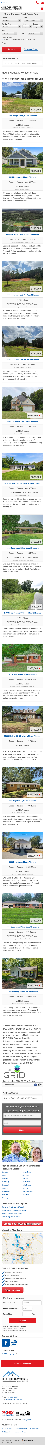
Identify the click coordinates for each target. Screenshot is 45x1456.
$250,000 (34, 985)
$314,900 (36, 170)
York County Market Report (11, 1217)
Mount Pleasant (27, 1191)
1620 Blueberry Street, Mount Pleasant (22, 991)
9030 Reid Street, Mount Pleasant (22, 862)
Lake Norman (27, 1185)
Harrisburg (5, 1182)
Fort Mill (25, 1178)
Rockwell (25, 1194)
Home (5, 39)
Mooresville (6, 1191)
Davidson (5, 1178)
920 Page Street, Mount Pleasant (22, 800)
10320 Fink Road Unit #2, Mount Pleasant (22, 359)
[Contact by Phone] (37, 2)
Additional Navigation (22, 1363)
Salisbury (5, 1198)
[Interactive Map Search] (22, 1248)
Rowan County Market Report (12, 1213)
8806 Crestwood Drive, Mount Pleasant (23, 927)
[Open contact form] (42, 2)
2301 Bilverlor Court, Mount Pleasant (22, 421)
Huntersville (26, 1182)
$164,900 (36, 353)
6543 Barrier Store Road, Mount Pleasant (22, 234)
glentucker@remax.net (14, 1399)
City (25, 17)
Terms (15, 1443)
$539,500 (34, 415)
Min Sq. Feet (6, 24)
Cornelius (25, 1175)
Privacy (21, 1443)
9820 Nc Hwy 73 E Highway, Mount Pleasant (22, 483)
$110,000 (36, 228)
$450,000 (36, 541)
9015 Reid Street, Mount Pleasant (22, 177)
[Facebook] (6, 1342)
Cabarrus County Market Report (13, 1207)
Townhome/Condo (17, 39)
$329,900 (36, 476)
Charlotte (5, 1172)
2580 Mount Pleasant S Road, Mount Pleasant (22, 613)
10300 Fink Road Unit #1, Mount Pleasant (22, 295)
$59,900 (36, 606)
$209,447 (34, 855)
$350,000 (34, 668)
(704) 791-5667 (12, 1397)
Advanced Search (31, 49)
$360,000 (36, 920)
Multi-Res (31, 39)
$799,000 (36, 729)
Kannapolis (5, 1185)
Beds (24, 24)
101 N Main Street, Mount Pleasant (22, 674)
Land (5, 43)
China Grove (26, 1172)
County (4, 17)
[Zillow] (14, 1342)
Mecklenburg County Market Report (14, 1210)
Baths (35, 24)
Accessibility (6, 1443)
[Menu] (41, 8)
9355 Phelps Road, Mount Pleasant (22, 115)
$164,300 (36, 288)
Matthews (5, 1188)
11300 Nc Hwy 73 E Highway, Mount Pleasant (22, 736)
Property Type (7, 37)
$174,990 (36, 109)
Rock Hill (5, 1194)
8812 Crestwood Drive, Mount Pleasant (23, 548)
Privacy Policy (26, 1419)
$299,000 (34, 794)
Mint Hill (25, 1188)
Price (3, 30)
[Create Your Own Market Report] (22, 1223)
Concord (5, 1175)
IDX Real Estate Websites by (11, 1440)
